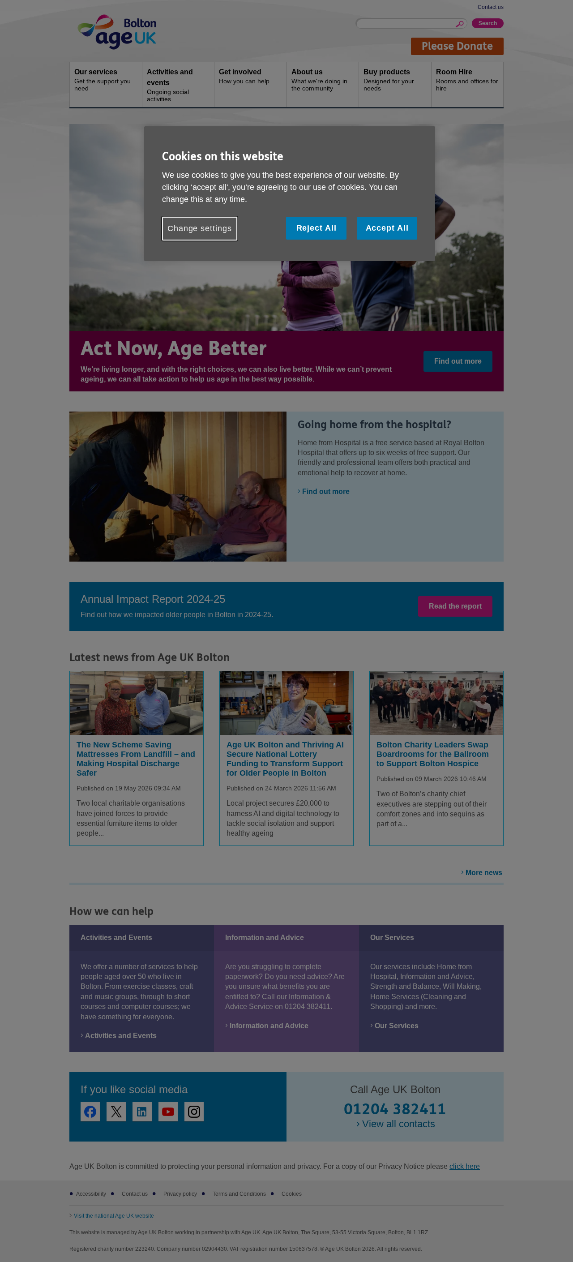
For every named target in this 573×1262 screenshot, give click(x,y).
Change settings (199, 228)
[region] (289, 193)
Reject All (316, 227)
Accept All (387, 227)
